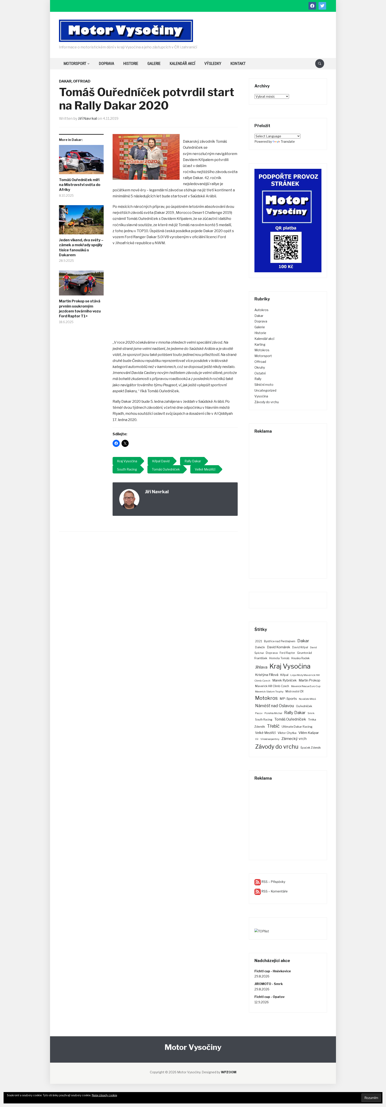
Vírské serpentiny (269, 739)
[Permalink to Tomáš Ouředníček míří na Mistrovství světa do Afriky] (81, 161)
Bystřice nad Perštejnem (279, 641)
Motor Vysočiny (193, 1047)
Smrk (311, 713)
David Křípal (300, 647)
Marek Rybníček (284, 680)
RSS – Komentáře (274, 891)
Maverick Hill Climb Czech (272, 686)
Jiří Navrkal (87, 118)
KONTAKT (238, 63)
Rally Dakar (295, 712)
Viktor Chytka (287, 733)
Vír (256, 739)
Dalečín (260, 647)
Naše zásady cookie (104, 1095)
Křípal (284, 675)
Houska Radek (300, 658)
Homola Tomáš (279, 658)
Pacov (258, 713)
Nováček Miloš (307, 698)
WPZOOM (228, 1072)
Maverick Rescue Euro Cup (305, 686)
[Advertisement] (175, 293)
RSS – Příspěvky (273, 882)
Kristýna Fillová (266, 675)
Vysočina (261, 396)
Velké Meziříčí (265, 733)
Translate (288, 141)
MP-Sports (288, 698)
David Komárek (278, 647)
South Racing (263, 719)
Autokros (261, 310)
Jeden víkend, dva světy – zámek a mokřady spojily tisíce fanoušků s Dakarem (81, 247)
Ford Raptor (287, 653)
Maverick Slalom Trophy (269, 691)
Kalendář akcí (182, 63)
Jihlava (261, 667)
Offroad (81, 81)
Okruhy (259, 367)
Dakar (65, 81)
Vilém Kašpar (308, 733)
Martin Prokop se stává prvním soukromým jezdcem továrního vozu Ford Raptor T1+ (80, 308)
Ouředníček (304, 706)
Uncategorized (265, 390)
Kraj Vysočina (289, 666)
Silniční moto (263, 384)
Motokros (261, 350)
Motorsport (75, 63)
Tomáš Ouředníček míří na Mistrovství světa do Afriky (79, 185)
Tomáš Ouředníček (290, 719)
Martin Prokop (309, 680)
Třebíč (273, 726)
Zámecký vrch (293, 738)
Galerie (154, 63)
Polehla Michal (273, 713)
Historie (130, 63)
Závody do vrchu (266, 402)
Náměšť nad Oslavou (274, 705)
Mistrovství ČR (294, 691)
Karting (259, 344)
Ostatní (260, 373)
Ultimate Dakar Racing (297, 726)
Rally (257, 379)
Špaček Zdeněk (310, 747)
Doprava (106, 63)
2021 (258, 641)
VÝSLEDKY (212, 63)
